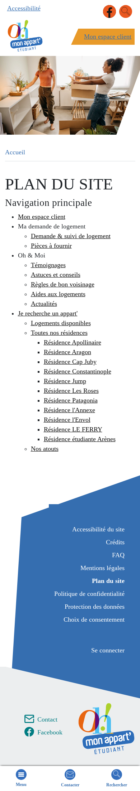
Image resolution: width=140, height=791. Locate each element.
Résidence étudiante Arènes (80, 439)
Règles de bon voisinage (62, 284)
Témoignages (48, 265)
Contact (47, 719)
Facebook (49, 732)
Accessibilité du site (98, 529)
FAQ (118, 555)
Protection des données (95, 606)
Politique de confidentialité (89, 593)
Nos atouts (45, 448)
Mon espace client (107, 36)
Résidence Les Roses (71, 390)
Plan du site (108, 580)
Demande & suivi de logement (71, 236)
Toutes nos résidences (59, 332)
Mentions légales (102, 567)
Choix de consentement (94, 619)
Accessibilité (24, 8)
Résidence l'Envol (67, 419)
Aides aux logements (58, 294)
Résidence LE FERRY (73, 429)
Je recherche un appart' (48, 313)
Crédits (115, 542)
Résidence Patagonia (71, 400)
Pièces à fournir (51, 245)
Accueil (15, 152)
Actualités (44, 303)
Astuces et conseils (55, 274)
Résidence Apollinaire (72, 342)
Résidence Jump (65, 381)
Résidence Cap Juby (70, 361)
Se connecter (108, 650)
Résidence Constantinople (77, 371)
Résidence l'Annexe (69, 410)
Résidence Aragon (67, 352)
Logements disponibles (61, 323)
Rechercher (116, 784)
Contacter (70, 784)
